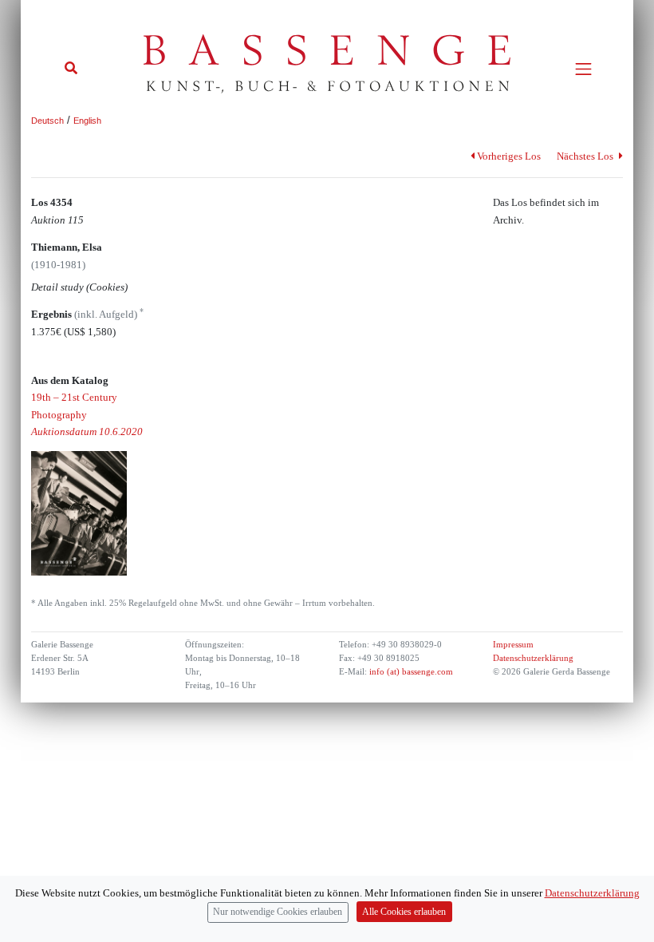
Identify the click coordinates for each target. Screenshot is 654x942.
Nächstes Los (586, 156)
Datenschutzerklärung (533, 658)
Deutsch (47, 120)
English (87, 120)
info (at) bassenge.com (410, 671)
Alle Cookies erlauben (404, 912)
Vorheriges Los (509, 156)
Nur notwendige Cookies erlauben (277, 912)
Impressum (513, 644)
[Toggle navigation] (583, 69)
